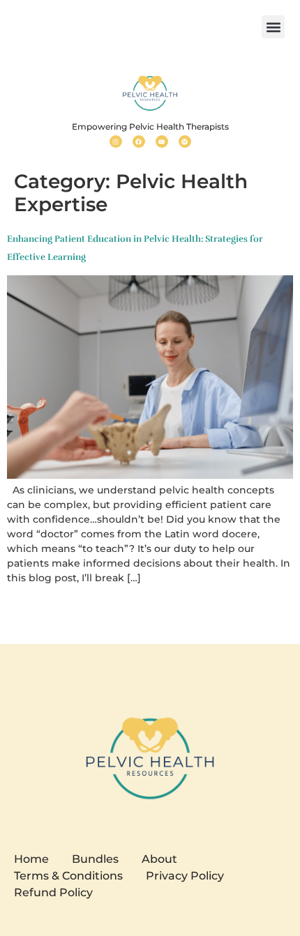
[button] (273, 26)
